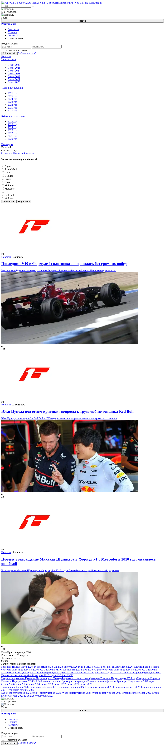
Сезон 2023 (46, 684)
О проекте (13, 29)
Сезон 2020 (86, 684)
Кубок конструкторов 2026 (16, 692)
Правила (12, 32)
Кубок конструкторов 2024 (76, 692)
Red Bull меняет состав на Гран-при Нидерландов (60, 681)
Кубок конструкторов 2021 (38, 695)
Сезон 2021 (73, 684)
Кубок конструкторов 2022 (136, 692)
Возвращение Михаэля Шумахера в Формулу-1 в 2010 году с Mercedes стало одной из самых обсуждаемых (78, 564)
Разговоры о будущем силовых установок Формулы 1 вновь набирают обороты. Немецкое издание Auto (64, 266)
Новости (6, 257)
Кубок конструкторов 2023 (106, 692)
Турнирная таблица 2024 (70, 687)
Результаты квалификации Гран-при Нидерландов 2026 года (120, 681)
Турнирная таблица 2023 (98, 687)
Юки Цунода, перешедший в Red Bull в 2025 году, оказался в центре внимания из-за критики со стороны (67, 414)
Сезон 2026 (7, 684)
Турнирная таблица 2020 (20, 690)
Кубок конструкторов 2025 (46, 692)
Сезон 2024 (33, 684)
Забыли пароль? (27, 53)
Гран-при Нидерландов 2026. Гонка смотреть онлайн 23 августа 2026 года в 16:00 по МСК (51, 666)
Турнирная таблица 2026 (15, 687)
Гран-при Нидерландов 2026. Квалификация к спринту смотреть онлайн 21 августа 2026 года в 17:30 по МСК (68, 672)
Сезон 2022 (59, 684)
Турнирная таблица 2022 (126, 687)
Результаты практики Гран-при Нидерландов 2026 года (31, 678)
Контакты (13, 35)
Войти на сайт (9, 53)
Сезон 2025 (20, 684)
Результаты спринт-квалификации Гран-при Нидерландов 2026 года (99, 678)
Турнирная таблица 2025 (42, 687)
